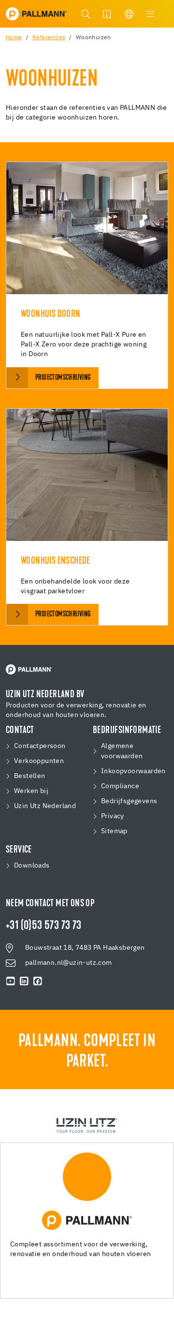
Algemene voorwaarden (122, 751)
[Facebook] (38, 981)
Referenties (48, 38)
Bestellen (29, 776)
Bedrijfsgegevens (129, 801)
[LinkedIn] (24, 981)
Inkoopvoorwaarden (133, 771)
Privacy (112, 816)
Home (14, 38)
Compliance (120, 786)
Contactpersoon (40, 746)
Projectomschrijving (63, 378)
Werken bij (31, 791)
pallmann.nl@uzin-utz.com (68, 962)
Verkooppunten (39, 761)
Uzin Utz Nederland (45, 806)
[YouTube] (10, 981)
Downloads (32, 865)
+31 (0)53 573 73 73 (44, 926)
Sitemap (114, 831)
